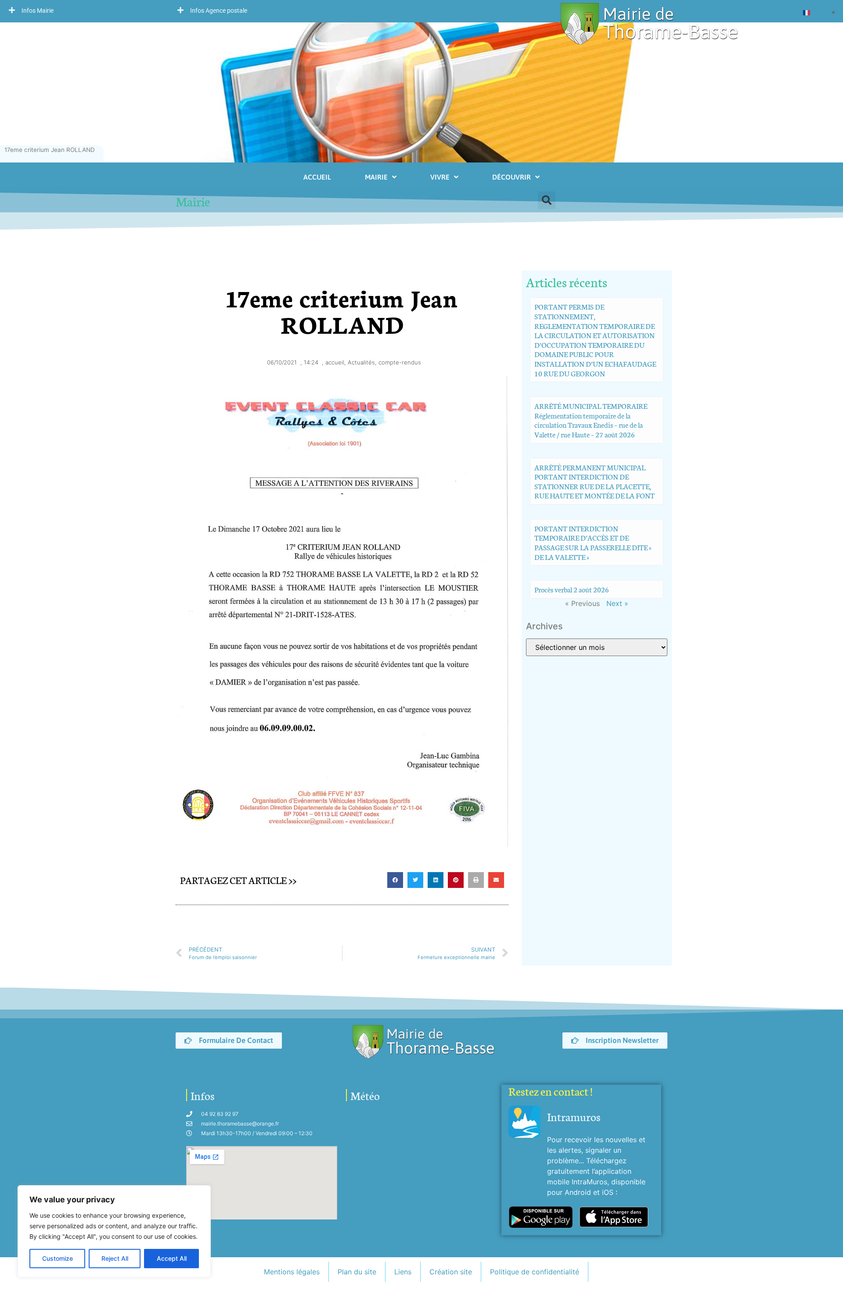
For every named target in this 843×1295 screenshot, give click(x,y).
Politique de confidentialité (534, 1271)
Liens (402, 1271)
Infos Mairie (38, 10)
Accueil (317, 177)
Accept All (172, 1258)
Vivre (440, 177)
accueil (334, 362)
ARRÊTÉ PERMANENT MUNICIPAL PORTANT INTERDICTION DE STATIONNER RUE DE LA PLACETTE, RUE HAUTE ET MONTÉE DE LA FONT (594, 481)
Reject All (114, 1258)
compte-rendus (399, 362)
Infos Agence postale (218, 10)
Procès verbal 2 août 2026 (571, 589)
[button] (84, 10)
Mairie (376, 177)
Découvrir (511, 177)
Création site (450, 1271)
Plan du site (357, 1271)
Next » (617, 603)
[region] (114, 1231)
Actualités (361, 362)
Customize (57, 1258)
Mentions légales (292, 1271)
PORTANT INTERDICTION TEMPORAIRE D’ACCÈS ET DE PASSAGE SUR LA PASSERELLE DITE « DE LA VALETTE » (593, 542)
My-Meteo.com (371, 1115)
